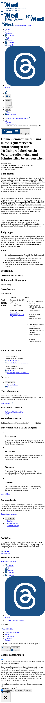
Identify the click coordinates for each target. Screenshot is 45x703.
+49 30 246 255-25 (12, 360)
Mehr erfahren (5, 494)
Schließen (6, 648)
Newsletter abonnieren (8, 561)
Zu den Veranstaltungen (9, 514)
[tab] (23, 275)
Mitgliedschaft (5, 553)
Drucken (9, 387)
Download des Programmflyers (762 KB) (17, 315)
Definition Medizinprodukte (14, 412)
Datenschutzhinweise (12, 632)
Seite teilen (11, 518)
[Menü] (8, 96)
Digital (8, 163)
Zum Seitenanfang (13, 526)
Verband (8, 122)
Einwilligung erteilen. (8, 688)
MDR (7, 414)
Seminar (3, 163)
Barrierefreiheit (10, 636)
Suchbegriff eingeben (8, 423)
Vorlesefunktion (12, 385)
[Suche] (6, 91)
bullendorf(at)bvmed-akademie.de (18, 363)
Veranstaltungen (10, 124)
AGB (7, 634)
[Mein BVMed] (5, 93)
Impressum (8, 638)
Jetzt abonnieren (6, 403)
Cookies (7, 640)
